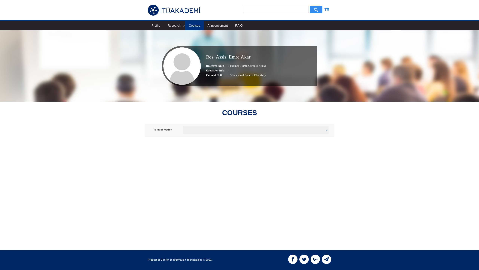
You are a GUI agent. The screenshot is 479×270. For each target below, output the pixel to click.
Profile (156, 25)
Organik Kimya (257, 65)
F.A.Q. (239, 25)
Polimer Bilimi (238, 65)
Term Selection (162, 129)
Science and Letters (241, 75)
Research (174, 25)
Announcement (218, 25)
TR (326, 10)
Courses (194, 25)
